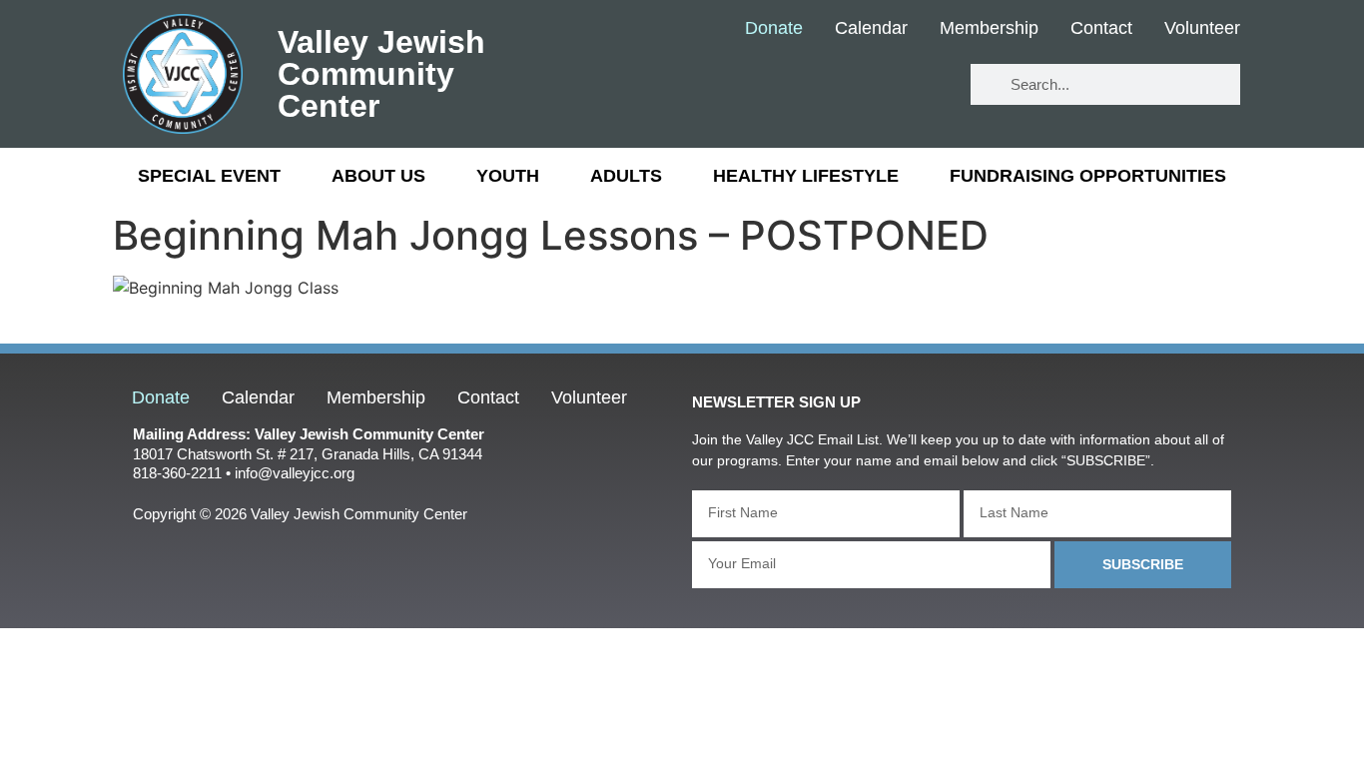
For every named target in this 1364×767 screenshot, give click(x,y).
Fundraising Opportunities (1088, 176)
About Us (378, 176)
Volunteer (1202, 29)
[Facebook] (803, 85)
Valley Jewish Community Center (381, 74)
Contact (1101, 29)
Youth (507, 176)
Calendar (871, 29)
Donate (774, 29)
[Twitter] (862, 85)
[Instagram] (921, 85)
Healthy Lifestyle (806, 176)
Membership (989, 29)
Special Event (209, 176)
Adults (626, 176)
